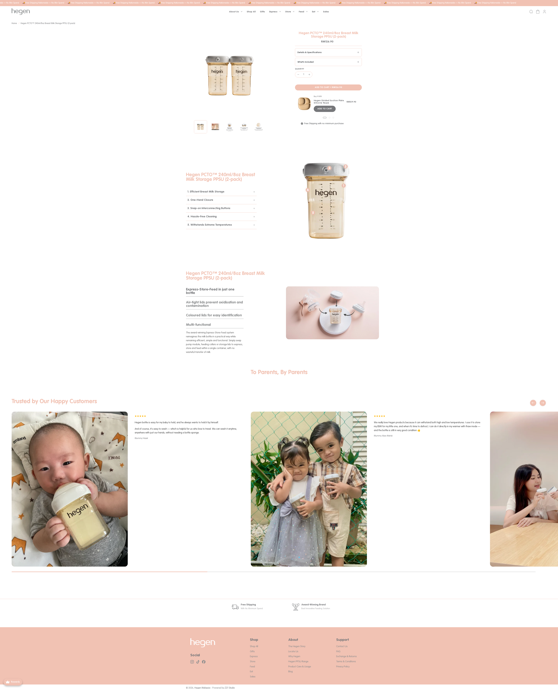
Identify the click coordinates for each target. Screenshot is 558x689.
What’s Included (305, 62)
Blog (290, 671)
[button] (236, 11)
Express (254, 656)
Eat (251, 671)
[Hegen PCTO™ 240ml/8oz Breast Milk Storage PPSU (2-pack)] (200, 126)
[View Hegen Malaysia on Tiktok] (198, 662)
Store (252, 661)
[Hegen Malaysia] (21, 11)
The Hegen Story (296, 646)
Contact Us (342, 646)
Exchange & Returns (346, 656)
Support (342, 640)
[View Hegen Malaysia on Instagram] (192, 662)
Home (14, 23)
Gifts (252, 651)
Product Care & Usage (299, 666)
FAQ (338, 651)
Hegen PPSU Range (298, 661)
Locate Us (293, 651)
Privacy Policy (342, 666)
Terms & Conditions (346, 661)
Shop (254, 640)
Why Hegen (294, 656)
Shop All (254, 646)
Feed (252, 666)
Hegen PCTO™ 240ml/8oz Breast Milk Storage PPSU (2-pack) (48, 23)
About (293, 640)
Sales (252, 676)
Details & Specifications (309, 52)
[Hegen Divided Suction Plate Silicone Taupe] (304, 103)
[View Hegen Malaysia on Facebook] (203, 662)
